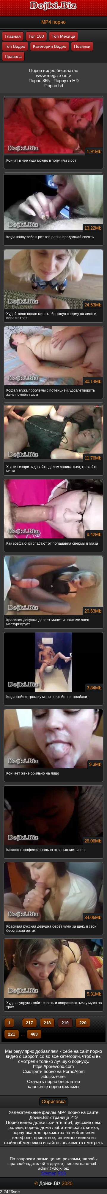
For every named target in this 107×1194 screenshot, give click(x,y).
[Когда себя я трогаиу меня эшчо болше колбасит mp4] (53, 632)
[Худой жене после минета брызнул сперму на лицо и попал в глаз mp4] (53, 249)
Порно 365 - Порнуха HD (54, 80)
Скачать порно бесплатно (53, 1081)
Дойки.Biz (50, 1183)
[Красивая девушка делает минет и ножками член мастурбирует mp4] (53, 556)
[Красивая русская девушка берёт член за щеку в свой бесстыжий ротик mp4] (53, 862)
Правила (13, 56)
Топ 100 (36, 36)
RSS (62, 1173)
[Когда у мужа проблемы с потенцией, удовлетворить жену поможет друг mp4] (53, 326)
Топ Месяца (63, 36)
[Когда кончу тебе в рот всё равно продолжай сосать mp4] (53, 173)
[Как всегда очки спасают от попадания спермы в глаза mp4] (53, 479)
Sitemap (48, 1173)
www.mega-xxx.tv (53, 75)
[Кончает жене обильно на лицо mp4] (53, 709)
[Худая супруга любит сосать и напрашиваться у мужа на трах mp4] (53, 939)
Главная (13, 36)
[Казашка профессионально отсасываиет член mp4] (53, 786)
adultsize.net (53, 1076)
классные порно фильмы (53, 1086)
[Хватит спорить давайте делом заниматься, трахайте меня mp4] (53, 403)
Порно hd (53, 85)
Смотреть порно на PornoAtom (54, 1071)
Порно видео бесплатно (53, 70)
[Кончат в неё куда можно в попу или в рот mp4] (53, 96)
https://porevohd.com (53, 1066)
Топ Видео (15, 46)
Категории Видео (49, 46)
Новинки (82, 46)
